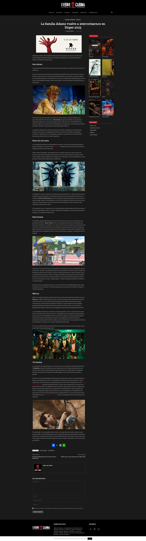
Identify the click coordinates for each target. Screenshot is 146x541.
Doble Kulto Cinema (95, 128)
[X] (98, 529)
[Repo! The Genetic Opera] (95, 87)
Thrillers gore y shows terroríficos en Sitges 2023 (73, 456)
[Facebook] (90, 529)
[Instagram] (94, 529)
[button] (112, 12)
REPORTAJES (83, 12)
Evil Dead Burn (105, 56)
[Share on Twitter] (57, 445)
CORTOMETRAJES (93, 12)
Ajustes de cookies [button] (83, 538)
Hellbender (57, 146)
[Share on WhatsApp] (64, 445)
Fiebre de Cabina (70, 31)
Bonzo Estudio (93, 134)
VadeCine (92, 132)
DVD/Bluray (75, 12)
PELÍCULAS (51, 12)
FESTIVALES (67, 12)
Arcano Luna (93, 125)
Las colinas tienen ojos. (50, 394)
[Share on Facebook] (53, 445)
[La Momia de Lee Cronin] (95, 107)
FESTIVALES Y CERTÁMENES (70, 19)
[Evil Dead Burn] (108, 47)
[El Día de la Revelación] (95, 67)
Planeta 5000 (93, 130)
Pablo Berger (51, 450)
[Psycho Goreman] (108, 107)
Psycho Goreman (105, 116)
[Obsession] (95, 47)
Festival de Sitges (43, 450)
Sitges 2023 (78, 19)
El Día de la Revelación (93, 76)
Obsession (91, 56)
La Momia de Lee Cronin (94, 116)
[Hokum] (108, 87)
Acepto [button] (90, 538)
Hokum (103, 96)
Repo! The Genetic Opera (94, 96)
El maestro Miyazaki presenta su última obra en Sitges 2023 (44, 457)
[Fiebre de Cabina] (73, 5)
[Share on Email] (60, 445)
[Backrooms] (108, 67)
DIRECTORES (59, 12)
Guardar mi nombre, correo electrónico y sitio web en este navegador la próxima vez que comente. (58, 508)
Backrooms (104, 76)
